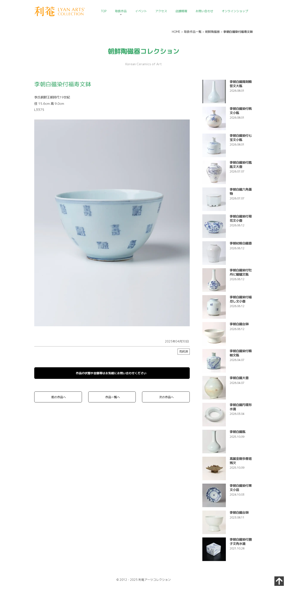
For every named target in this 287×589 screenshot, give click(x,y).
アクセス (161, 11)
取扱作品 (121, 11)
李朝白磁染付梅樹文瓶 (241, 353)
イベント (141, 11)
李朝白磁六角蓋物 (241, 191)
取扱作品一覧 (192, 32)
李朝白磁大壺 (239, 377)
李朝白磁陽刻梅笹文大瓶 (241, 83)
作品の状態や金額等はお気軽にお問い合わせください (111, 373)
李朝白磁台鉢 (239, 324)
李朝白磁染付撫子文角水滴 (241, 541)
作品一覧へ (112, 397)
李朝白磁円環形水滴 (241, 406)
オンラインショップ (235, 11)
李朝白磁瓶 (237, 431)
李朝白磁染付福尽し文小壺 (241, 299)
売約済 (183, 351)
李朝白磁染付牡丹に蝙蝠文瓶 (241, 272)
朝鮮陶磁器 (212, 32)
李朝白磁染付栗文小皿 (241, 487)
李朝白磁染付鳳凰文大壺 (241, 164)
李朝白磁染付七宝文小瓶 (241, 137)
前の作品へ (58, 397)
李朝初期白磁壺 (241, 243)
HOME (176, 32)
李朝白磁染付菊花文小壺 (241, 218)
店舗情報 (181, 11)
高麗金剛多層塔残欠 (241, 460)
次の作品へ (166, 397)
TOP (104, 11)
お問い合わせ (204, 11)
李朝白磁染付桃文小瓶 (241, 110)
